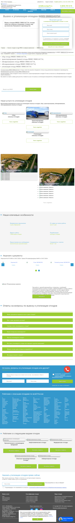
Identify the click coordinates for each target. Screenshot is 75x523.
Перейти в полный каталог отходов (58, 89)
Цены (24, 10)
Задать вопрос (49, 1)
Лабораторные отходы (59, 501)
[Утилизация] (37, 132)
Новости (53, 10)
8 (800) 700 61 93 (66, 6)
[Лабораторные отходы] (49, 455)
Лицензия (43, 10)
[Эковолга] (4, 3)
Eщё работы (42, 296)
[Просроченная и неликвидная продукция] (14, 439)
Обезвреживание (6, 499)
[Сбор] (13, 113)
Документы (41, 1)
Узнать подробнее (13, 121)
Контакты (30, 11)
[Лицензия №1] (13, 262)
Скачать (13, 265)
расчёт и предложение (55, 43)
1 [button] (36, 270)
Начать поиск (33, 89)
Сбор (3, 496)
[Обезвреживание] (61, 113)
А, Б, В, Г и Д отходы (30, 501)
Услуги (7, 10)
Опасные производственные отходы (62, 500)
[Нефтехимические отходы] (37, 439)
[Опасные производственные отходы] (26, 455)
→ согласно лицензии (21, 53)
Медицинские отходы (59, 499)
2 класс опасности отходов (32, 497)
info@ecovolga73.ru (45, 6)
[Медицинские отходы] (61, 439)
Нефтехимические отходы (60, 497)
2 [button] (39, 270)
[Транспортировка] (37, 113)
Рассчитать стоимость (68, 11)
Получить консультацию (36, 484)
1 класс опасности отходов (32, 496)
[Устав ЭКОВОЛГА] (37, 262)
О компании (33, 10)
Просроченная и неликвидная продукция (64, 496)
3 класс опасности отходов (32, 499)
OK (37, 519)
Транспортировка (6, 497)
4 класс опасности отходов (32, 500)
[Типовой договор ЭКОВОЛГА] (61, 262)
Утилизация (5, 500)
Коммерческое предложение (45, 7)
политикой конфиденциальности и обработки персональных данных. (56, 39)
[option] (13, 264)
